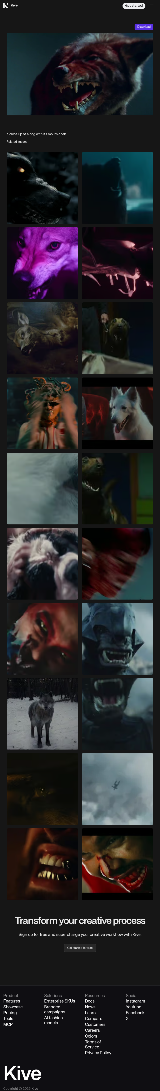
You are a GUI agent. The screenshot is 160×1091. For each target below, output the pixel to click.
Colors (91, 1036)
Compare (93, 1019)
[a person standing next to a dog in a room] (117, 338)
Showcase (13, 1007)
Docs (90, 1001)
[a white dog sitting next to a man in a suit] (117, 413)
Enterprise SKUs (59, 1001)
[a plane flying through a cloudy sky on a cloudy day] (117, 789)
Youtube (133, 1007)
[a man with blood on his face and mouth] (117, 864)
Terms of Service (93, 1044)
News (90, 1007)
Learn (90, 1013)
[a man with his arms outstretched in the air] (117, 263)
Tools (8, 1019)
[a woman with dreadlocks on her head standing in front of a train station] (42, 413)
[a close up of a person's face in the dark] (42, 789)
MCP (8, 1025)
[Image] (42, 263)
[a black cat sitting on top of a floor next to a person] (117, 188)
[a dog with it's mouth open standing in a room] (117, 488)
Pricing (10, 1013)
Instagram (135, 1001)
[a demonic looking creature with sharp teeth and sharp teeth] (117, 639)
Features (11, 1001)
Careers (92, 1030)
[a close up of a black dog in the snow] (42, 188)
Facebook (135, 1013)
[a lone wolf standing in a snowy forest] (42, 714)
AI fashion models (53, 1020)
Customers (95, 1025)
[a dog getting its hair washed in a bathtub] (42, 564)
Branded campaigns (54, 1009)
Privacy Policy (98, 1053)
